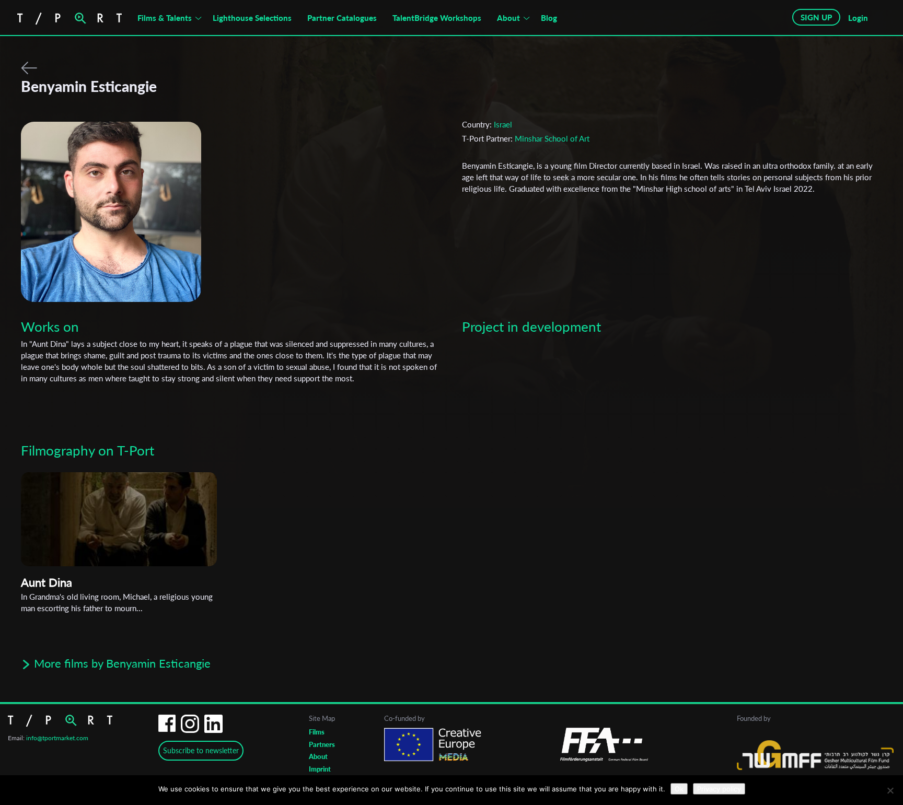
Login (858, 17)
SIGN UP (816, 17)
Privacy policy (719, 789)
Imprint (320, 769)
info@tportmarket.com (57, 738)
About (508, 17)
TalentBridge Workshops (436, 17)
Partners (322, 744)
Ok (679, 789)
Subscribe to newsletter (201, 750)
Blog (549, 17)
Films (317, 732)
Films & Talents (164, 17)
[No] (890, 790)
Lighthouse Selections (252, 17)
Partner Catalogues (342, 17)
